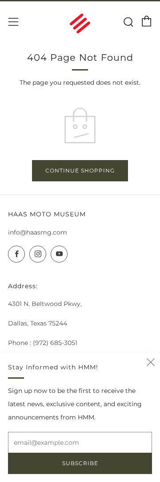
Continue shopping (80, 170)
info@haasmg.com (37, 232)
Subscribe (80, 463)
